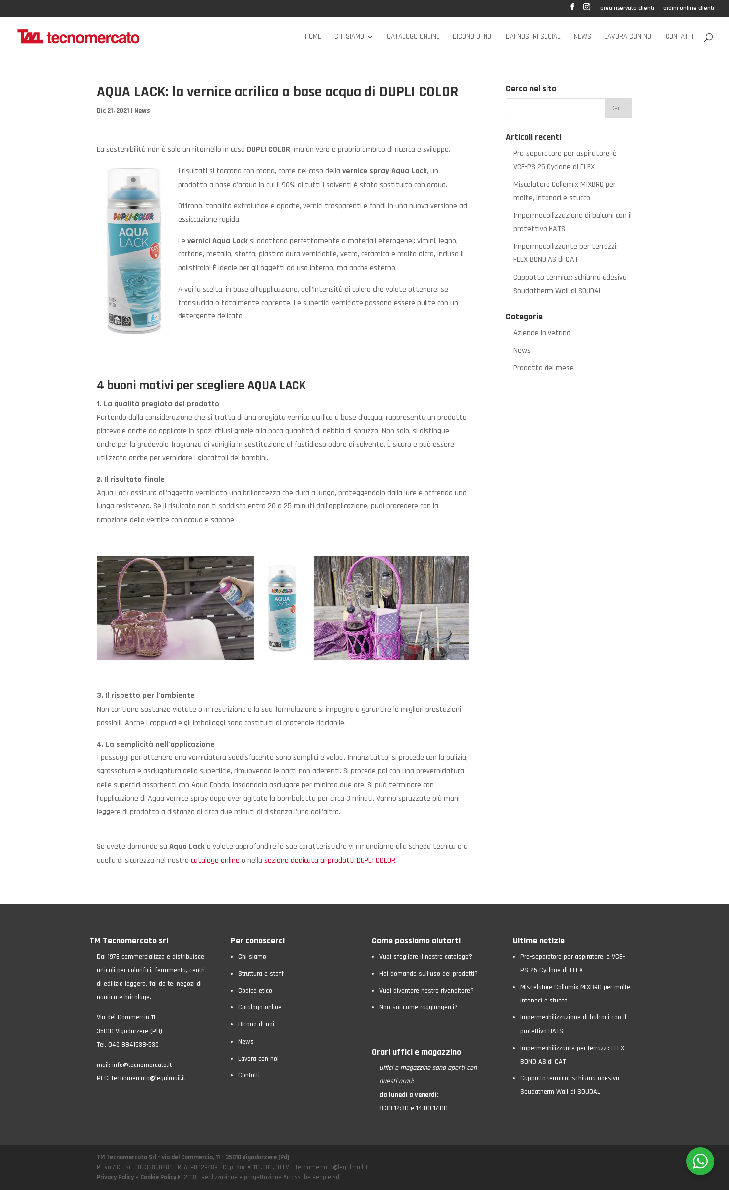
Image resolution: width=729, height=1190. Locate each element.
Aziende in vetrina (542, 333)
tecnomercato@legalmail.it (148, 1078)
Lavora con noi (628, 37)
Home (313, 37)
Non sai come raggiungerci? (418, 1007)
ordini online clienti (688, 8)
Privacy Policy (116, 1177)
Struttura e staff (261, 973)
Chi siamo (349, 37)
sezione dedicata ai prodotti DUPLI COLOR (329, 860)
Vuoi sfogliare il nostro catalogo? (425, 956)
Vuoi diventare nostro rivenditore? (426, 990)
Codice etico (255, 990)
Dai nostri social (533, 37)
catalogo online (215, 860)
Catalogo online (413, 37)
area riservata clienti (627, 8)
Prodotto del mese (543, 368)
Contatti (679, 37)
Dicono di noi (473, 37)
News (582, 37)
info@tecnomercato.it (142, 1065)
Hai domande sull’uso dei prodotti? (428, 973)
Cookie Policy (158, 1177)
